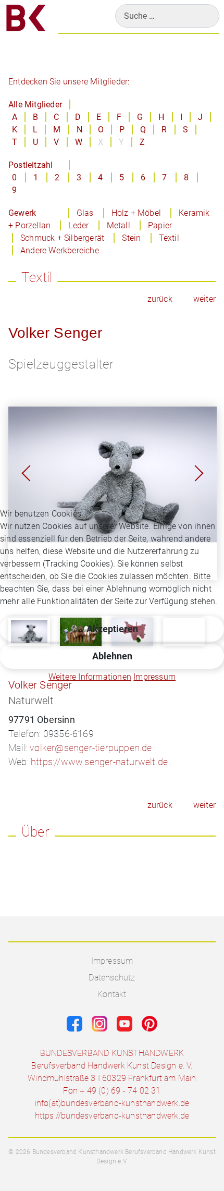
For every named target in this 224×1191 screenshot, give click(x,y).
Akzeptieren (112, 628)
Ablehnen (112, 655)
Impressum (154, 677)
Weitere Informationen (89, 677)
